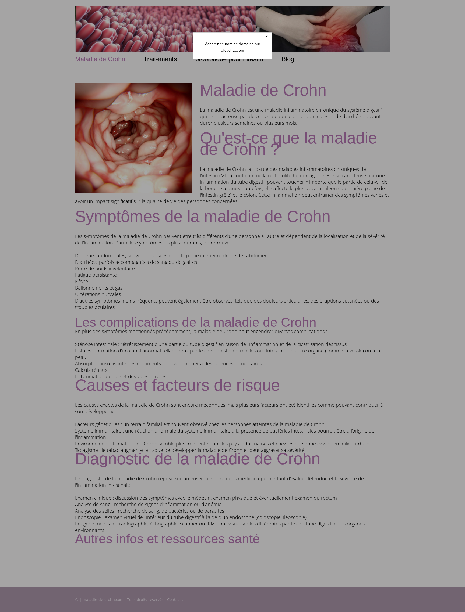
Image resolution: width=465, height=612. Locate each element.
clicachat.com (232, 50)
